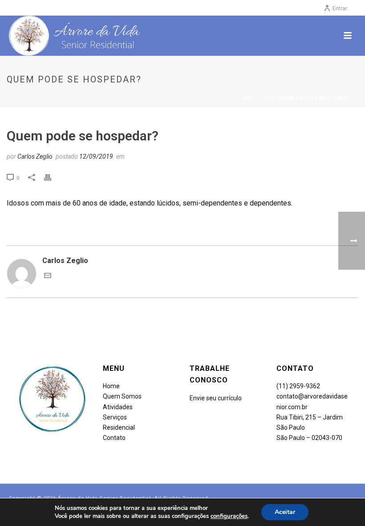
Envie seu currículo (216, 398)
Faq (269, 98)
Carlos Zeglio (35, 156)
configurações (229, 516)
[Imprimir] (52, 178)
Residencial (119, 427)
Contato (114, 437)
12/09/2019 (96, 156)
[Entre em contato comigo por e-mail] (47, 276)
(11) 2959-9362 (298, 386)
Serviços (115, 417)
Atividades (118, 407)
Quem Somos (122, 396)
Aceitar (285, 512)
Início (251, 98)
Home (111, 386)
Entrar (340, 8)
